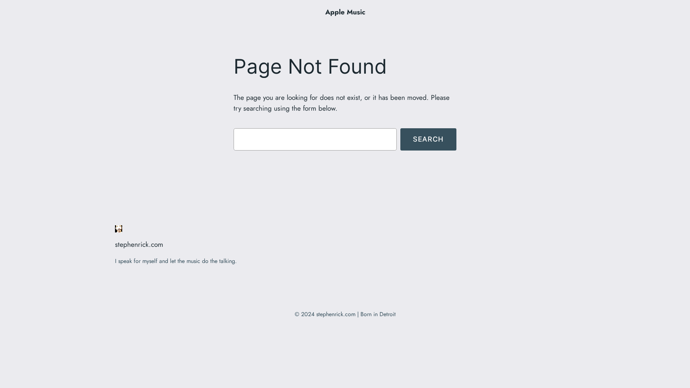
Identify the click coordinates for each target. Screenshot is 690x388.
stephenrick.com (139, 244)
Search (428, 139)
